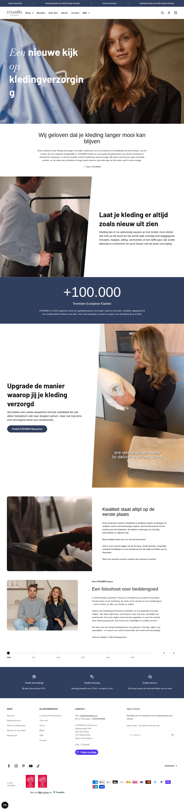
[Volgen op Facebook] (9, 766)
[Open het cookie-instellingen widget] (4, 805)
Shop (28, 13)
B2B (85, 13)
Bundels (41, 13)
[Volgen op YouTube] (31, 766)
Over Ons (53, 13)
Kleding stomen (14, 720)
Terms (42, 725)
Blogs (42, 730)
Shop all (10, 715)
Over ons (44, 720)
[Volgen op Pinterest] (23, 766)
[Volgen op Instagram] (16, 766)
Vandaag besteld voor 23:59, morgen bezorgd (23, 3)
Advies (64, 13)
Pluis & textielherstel (16, 725)
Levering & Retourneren (50, 715)
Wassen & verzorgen (16, 730)
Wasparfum (12, 735)
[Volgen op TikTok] (38, 766)
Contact (75, 13)
